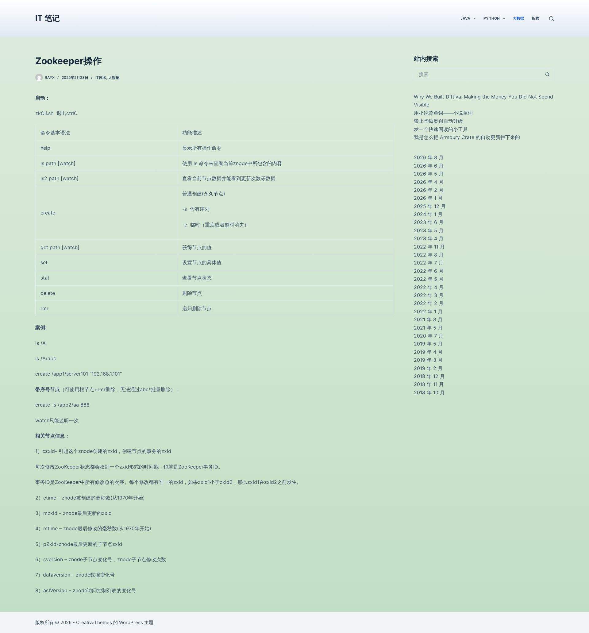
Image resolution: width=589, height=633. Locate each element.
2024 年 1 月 (428, 214)
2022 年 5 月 (429, 279)
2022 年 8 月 (429, 255)
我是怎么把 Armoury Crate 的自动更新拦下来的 (467, 137)
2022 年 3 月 (429, 295)
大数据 (518, 18)
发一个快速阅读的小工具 (441, 129)
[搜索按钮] (547, 74)
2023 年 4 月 (429, 238)
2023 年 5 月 (429, 230)
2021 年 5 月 (428, 328)
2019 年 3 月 (428, 360)
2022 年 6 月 (429, 271)
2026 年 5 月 (429, 174)
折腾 (535, 18)
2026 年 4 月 (429, 182)
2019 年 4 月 (428, 352)
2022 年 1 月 (428, 311)
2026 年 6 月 (429, 166)
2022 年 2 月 (429, 303)
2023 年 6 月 (429, 222)
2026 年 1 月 (428, 198)
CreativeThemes (94, 622)
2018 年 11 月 (429, 384)
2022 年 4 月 (429, 287)
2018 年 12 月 (429, 376)
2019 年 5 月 (428, 344)
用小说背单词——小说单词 (443, 113)
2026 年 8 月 (429, 157)
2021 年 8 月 (428, 319)
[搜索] (551, 18)
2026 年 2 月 (429, 190)
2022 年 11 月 (429, 247)
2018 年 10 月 (429, 392)
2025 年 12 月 (430, 206)
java (465, 18)
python (491, 18)
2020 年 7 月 (428, 336)
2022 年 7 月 (428, 263)
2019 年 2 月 (428, 368)
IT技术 (100, 77)
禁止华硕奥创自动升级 (438, 121)
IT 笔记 (47, 18)
